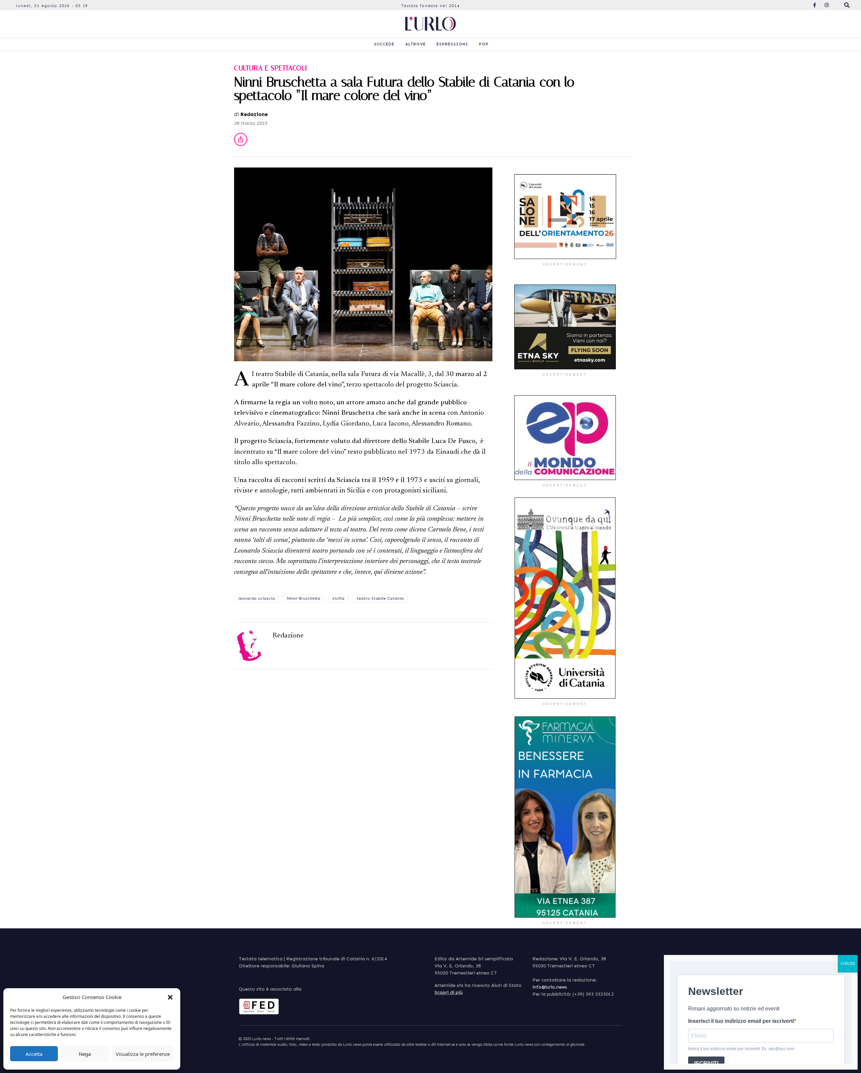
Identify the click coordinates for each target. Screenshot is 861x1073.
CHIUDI (847, 963)
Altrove (415, 44)
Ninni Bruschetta (303, 598)
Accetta (34, 1053)
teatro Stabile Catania (380, 598)
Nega (85, 1053)
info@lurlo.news (549, 987)
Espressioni (452, 44)
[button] (170, 997)
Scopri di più (449, 992)
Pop (484, 44)
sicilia (338, 598)
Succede (384, 44)
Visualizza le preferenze (143, 1053)
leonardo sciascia (256, 598)
